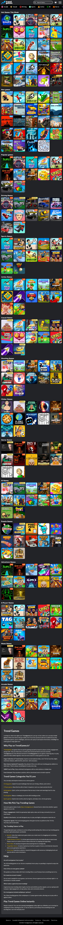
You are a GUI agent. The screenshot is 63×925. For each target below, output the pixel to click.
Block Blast (10, 843)
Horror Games (6, 440)
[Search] (35, 2)
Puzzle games (7, 795)
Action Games (6, 277)
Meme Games (6, 644)
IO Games (5, 481)
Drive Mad (10, 850)
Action (42, 7)
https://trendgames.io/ (27, 807)
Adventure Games (8, 562)
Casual (15, 7)
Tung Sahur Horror (12, 846)
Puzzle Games (6, 521)
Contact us (38, 920)
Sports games (7, 799)
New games (5, 90)
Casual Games (6, 318)
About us (8, 920)
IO (49, 7)
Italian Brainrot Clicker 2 (14, 839)
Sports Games (6, 236)
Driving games (8, 784)
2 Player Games (7, 603)
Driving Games (7, 195)
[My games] (55, 2)
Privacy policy (45, 920)
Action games (7, 790)
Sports (33, 7)
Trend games (8, 749)
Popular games (7, 155)
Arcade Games (7, 684)
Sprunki (9, 835)
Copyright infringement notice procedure (22, 920)
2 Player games (8, 787)
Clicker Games (6, 399)
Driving (24, 7)
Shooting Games (7, 358)
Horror (57, 7)
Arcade (6, 7)
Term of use (54, 920)
